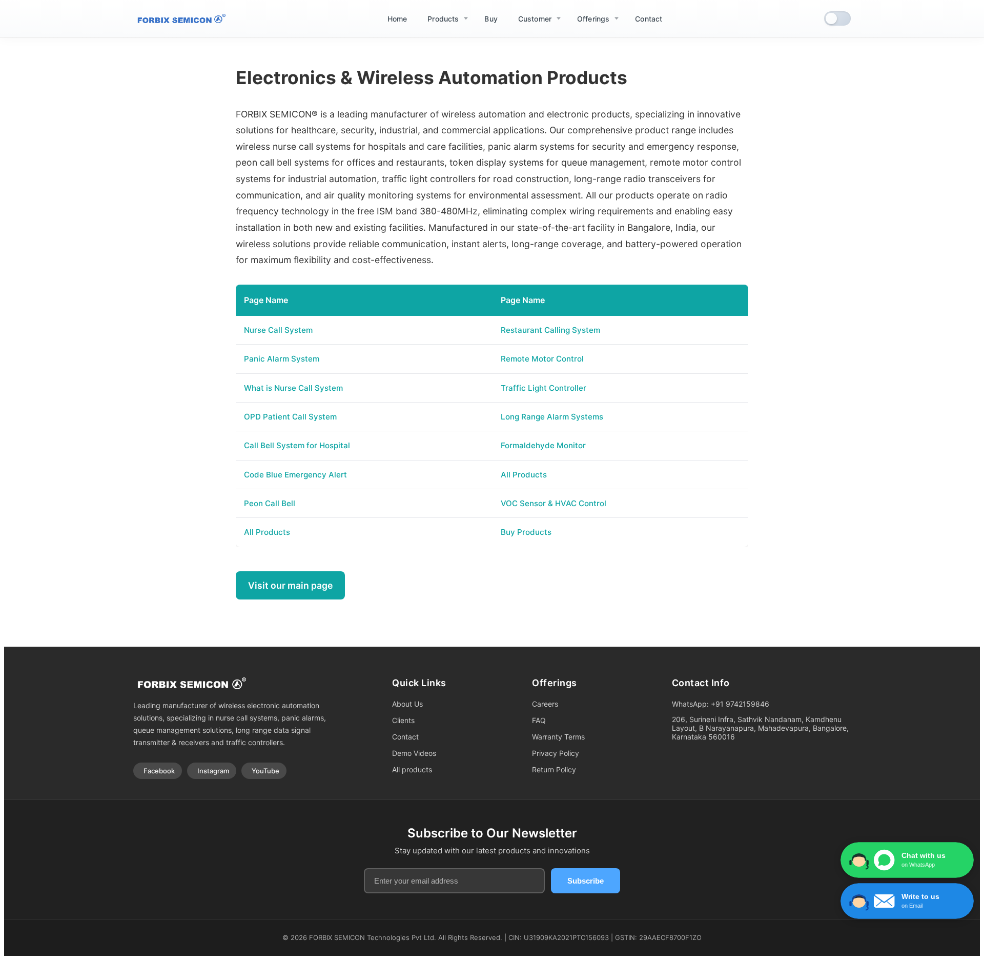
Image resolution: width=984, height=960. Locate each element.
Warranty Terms (558, 736)
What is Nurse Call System (293, 388)
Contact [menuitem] (648, 18)
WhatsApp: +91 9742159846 (720, 703)
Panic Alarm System (281, 359)
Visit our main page (290, 585)
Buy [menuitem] (490, 18)
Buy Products (526, 532)
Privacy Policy (555, 753)
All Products (524, 474)
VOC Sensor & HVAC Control (553, 503)
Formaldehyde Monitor (543, 445)
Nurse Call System (278, 330)
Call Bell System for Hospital (297, 445)
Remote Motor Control (542, 359)
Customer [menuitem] (534, 18)
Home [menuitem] (397, 18)
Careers (545, 703)
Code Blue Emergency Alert (295, 474)
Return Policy (554, 769)
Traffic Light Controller (543, 388)
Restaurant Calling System (550, 330)
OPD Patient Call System (290, 417)
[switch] (837, 18)
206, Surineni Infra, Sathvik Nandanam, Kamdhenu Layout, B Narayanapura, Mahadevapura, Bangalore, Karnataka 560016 (760, 728)
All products (412, 769)
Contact (405, 736)
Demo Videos (414, 753)
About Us (407, 703)
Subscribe (585, 880)
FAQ (539, 720)
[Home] (179, 19)
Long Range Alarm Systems (552, 417)
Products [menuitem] (443, 18)
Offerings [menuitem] (593, 18)
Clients (403, 720)
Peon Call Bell (269, 503)
